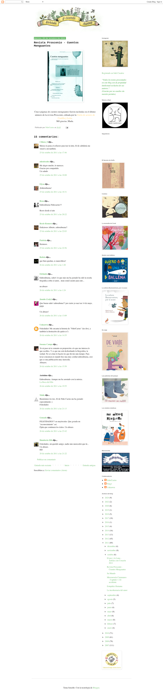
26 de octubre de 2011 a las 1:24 (53, 290)
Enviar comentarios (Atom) (56, 470)
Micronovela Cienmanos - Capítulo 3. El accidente (116, 579)
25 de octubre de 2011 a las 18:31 (53, 191)
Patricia (43, 240)
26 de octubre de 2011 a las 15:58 (53, 366)
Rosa (42, 200)
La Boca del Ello (46, 382)
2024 (107, 497)
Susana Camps (46, 344)
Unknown (44, 324)
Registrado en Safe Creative (113, 73)
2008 (107, 641)
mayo (109, 611)
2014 (107, 530)
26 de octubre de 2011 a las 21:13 (53, 408)
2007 (107, 645)
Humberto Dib (46, 440)
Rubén (42, 257)
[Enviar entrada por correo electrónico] (67, 127)
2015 (107, 526)
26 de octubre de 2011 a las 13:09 (53, 315)
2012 (107, 538)
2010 (107, 633)
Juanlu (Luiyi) (46, 299)
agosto (110, 599)
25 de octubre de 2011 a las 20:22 (53, 214)
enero (109, 627)
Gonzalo (43, 417)
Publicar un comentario (46, 459)
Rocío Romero (46, 223)
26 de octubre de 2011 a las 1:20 (53, 264)
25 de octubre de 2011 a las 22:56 (53, 248)
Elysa (42, 184)
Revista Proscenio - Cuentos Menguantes (116, 568)
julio (109, 603)
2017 (107, 518)
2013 (107, 534)
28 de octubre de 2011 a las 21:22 (53, 453)
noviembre (111, 550)
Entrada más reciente (43, 465)
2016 (107, 522)
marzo (110, 619)
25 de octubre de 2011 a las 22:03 (53, 231)
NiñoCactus (112, 480)
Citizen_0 (44, 141)
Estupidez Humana (114, 586)
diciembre (111, 546)
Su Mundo (111, 573)
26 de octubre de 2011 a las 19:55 (53, 386)
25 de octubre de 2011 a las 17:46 (53, 152)
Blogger (96, 687)
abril (109, 615)
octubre (110, 554)
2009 (107, 637)
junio (109, 607)
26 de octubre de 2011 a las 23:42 (53, 431)
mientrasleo (45, 161)
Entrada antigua (89, 465)
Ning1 (109, 483)
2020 (107, 505)
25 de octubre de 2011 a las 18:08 (53, 175)
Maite (42, 395)
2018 (107, 514)
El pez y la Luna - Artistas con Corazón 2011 (116, 560)
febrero (110, 623)
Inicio (67, 465)
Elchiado (43, 273)
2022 (107, 501)
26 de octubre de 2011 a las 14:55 (53, 335)
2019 (107, 510)
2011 (107, 542)
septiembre (112, 595)
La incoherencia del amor (117, 590)
